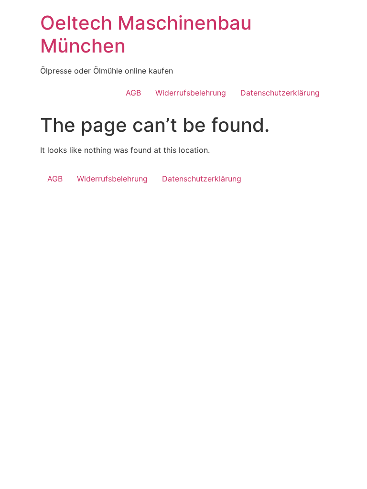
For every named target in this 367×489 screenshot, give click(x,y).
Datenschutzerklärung (280, 92)
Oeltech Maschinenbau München (146, 34)
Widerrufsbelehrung (190, 92)
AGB (133, 92)
